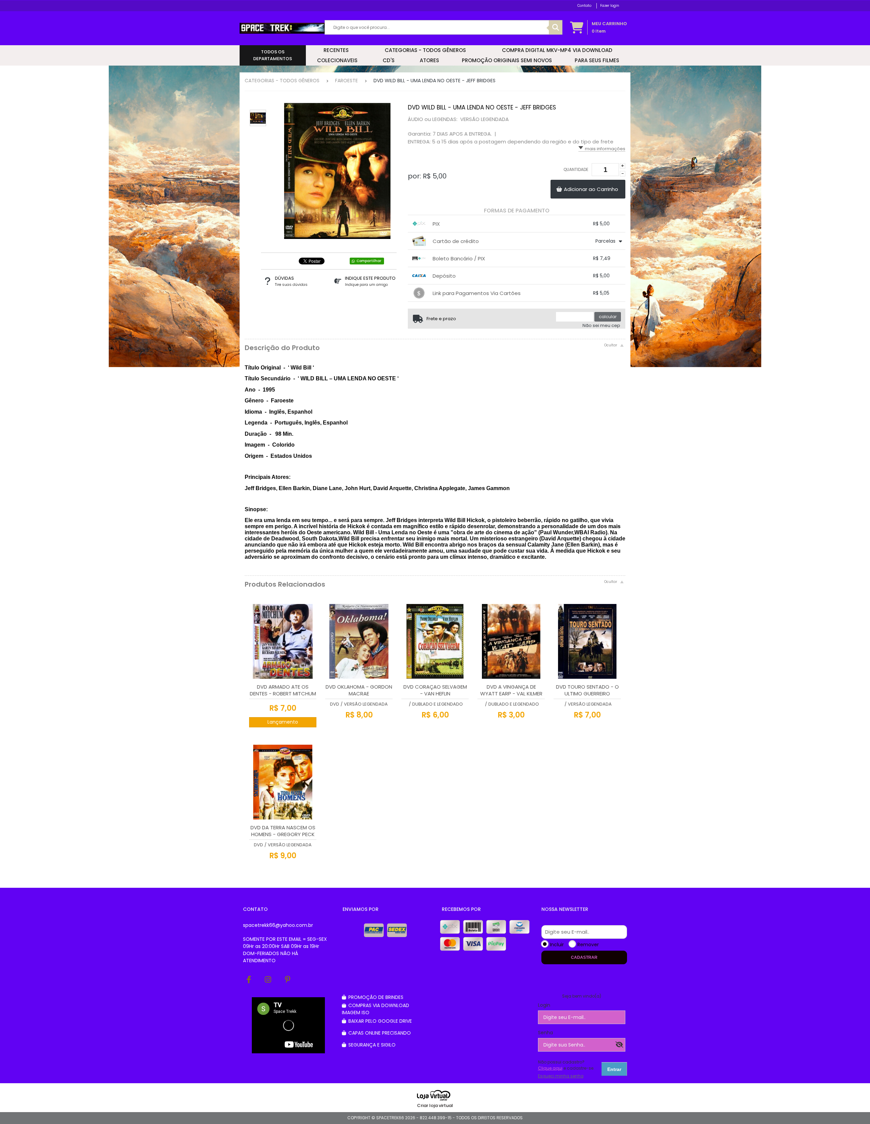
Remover (588, 944)
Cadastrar (584, 957)
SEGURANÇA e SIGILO (371, 1044)
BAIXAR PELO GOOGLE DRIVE (379, 1021)
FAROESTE (346, 80)
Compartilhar (368, 260)
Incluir (557, 944)
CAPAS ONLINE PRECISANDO (379, 1033)
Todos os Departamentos (272, 55)
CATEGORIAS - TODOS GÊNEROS (282, 80)
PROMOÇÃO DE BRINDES (375, 997)
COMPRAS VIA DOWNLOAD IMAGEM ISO (375, 1009)
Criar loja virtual (435, 1105)
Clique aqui (550, 1068)
